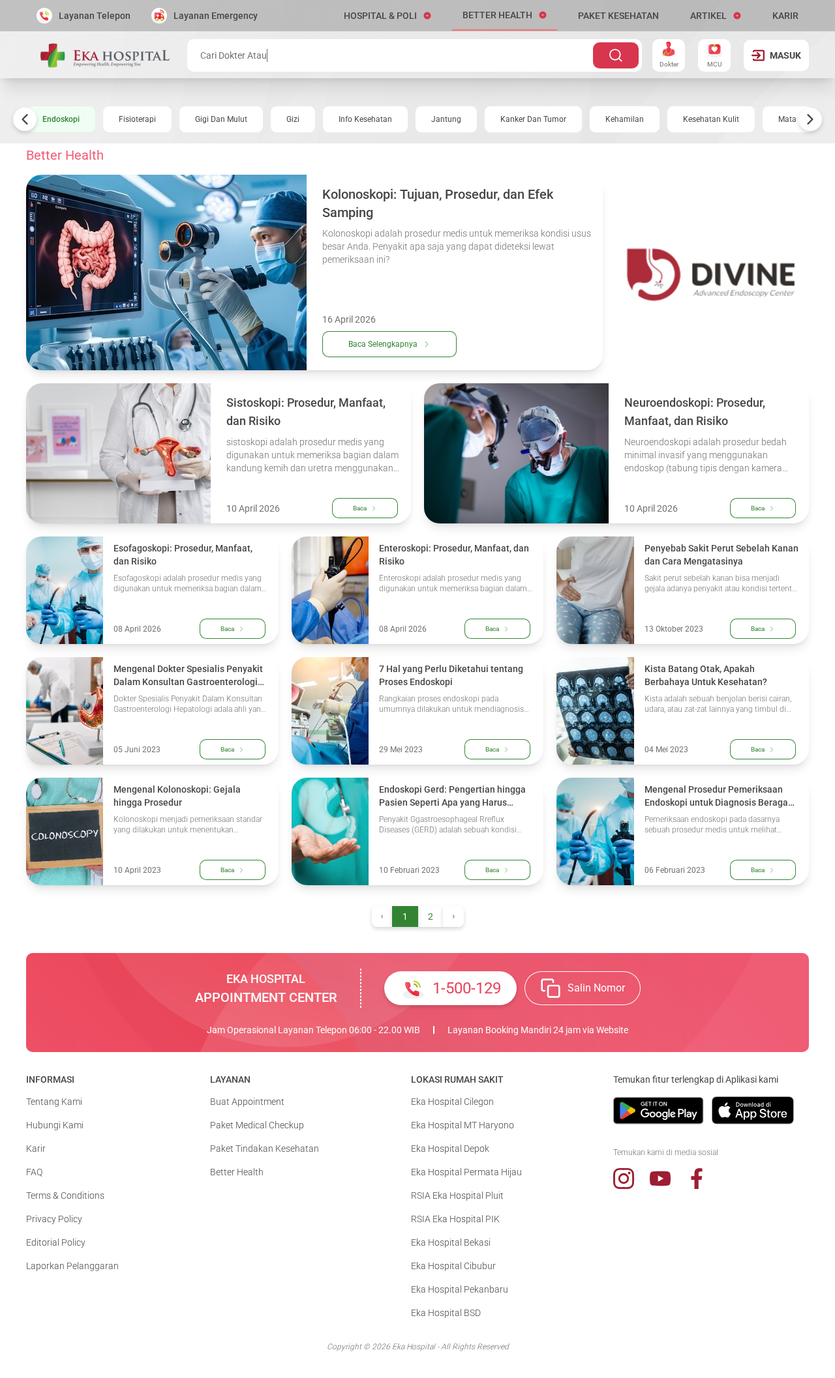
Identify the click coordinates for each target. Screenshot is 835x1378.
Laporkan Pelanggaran (72, 1266)
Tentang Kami (54, 1101)
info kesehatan (365, 119)
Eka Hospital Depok (450, 1148)
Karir (36, 1148)
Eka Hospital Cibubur (453, 1266)
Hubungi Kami (55, 1125)
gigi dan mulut (221, 119)
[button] (387, 15)
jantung (446, 119)
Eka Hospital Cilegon (452, 1101)
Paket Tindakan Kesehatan (264, 1148)
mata (787, 119)
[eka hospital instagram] (623, 1178)
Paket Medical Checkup (257, 1125)
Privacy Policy (54, 1219)
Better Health (237, 1172)
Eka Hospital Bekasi (451, 1242)
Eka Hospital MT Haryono (462, 1125)
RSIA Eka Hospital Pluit (457, 1195)
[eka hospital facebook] (696, 1178)
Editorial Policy (55, 1242)
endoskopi (61, 119)
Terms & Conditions (65, 1195)
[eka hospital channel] (660, 1178)
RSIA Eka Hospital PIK (455, 1219)
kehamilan (624, 119)
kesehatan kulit (711, 119)
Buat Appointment (247, 1101)
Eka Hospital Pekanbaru (459, 1289)
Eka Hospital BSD (446, 1313)
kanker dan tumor (533, 119)
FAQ (34, 1172)
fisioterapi (137, 119)
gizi (292, 119)
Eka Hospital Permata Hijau (466, 1172)
